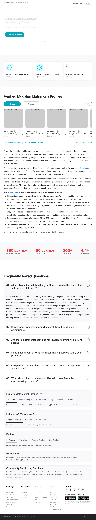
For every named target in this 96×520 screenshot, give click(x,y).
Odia (23, 425)
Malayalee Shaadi (41, 474)
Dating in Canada (22, 445)
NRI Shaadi (69, 474)
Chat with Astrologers (55, 509)
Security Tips (24, 495)
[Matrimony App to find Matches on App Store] (70, 498)
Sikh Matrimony (33, 405)
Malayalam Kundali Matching (54, 457)
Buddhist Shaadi (40, 472)
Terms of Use (24, 490)
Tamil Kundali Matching (23, 457)
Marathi (13, 425)
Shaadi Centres (54, 495)
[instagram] (70, 489)
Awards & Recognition (41, 497)
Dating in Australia (11, 445)
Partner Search (10, 495)
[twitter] (78, 489)
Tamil (32, 425)
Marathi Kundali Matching (71, 457)
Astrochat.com (54, 507)
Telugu (36, 425)
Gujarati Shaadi (69, 472)
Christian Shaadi (51, 472)
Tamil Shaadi (10, 477)
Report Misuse (24, 497)
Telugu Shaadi (18, 477)
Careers (37, 495)
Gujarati (27, 425)
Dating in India (49, 445)
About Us (37, 490)
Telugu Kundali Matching (38, 457)
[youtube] (82, 489)
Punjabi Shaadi (77, 474)
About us (75, 3)
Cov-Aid (37, 499)
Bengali (8, 425)
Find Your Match (14, 35)
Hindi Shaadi (60, 472)
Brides (12, 104)
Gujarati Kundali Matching (13, 460)
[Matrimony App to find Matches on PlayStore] (83, 498)
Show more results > (83, 143)
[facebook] (66, 489)
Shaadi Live (53, 499)
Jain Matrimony (67, 405)
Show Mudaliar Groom (33, 143)
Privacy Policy (24, 492)
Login (87, 3)
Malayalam (42, 425)
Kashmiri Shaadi (21, 474)
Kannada (48, 425)
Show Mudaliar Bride (13, 143)
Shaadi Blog (38, 492)
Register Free (9, 492)
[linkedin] (74, 489)
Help (81, 3)
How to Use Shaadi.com (12, 497)
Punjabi (19, 425)
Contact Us (9, 504)
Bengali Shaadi (31, 472)
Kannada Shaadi (11, 474)
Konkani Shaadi (31, 474)
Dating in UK (31, 445)
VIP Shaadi (53, 490)
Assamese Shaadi (21, 472)
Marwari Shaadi (51, 474)
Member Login (10, 490)
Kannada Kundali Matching (29, 460)
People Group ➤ (90, 516)
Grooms (31, 104)
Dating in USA (40, 445)
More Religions (77, 405)
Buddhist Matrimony (44, 405)
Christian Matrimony (56, 405)
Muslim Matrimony (22, 405)
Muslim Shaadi (61, 474)
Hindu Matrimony (11, 405)
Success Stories (10, 507)
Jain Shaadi (77, 472)
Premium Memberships (12, 499)
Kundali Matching (11, 457)
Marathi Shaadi (10, 472)
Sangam (52, 492)
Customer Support (11, 502)
